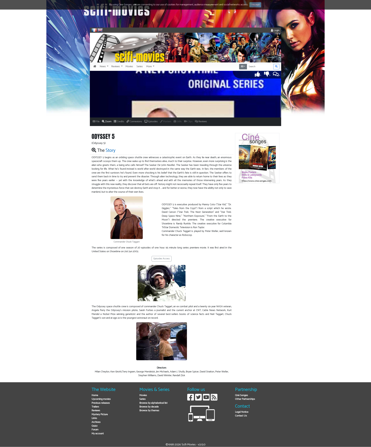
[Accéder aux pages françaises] (94, 30)
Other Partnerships (245, 399)
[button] (104, 67)
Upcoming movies (101, 399)
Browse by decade (149, 407)
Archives (96, 422)
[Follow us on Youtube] (206, 399)
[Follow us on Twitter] (198, 399)
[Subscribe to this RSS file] (214, 399)
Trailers (95, 407)
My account (98, 434)
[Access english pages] (100, 30)
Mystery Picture (100, 414)
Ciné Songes (241, 395)
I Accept (255, 5)
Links (94, 418)
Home (95, 395)
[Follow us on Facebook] (190, 399)
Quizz (95, 426)
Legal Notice (241, 412)
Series (142, 399)
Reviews (96, 410)
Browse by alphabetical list (153, 403)
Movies (143, 395)
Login (276, 30)
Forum (95, 430)
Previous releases (101, 403)
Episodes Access (161, 259)
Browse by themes (149, 410)
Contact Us (241, 416)
